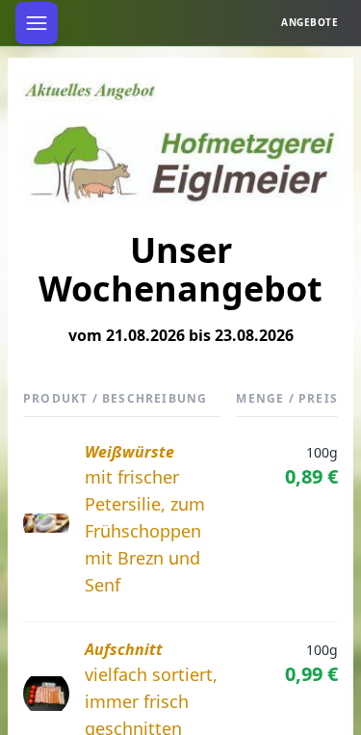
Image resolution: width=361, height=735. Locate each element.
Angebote (309, 22)
